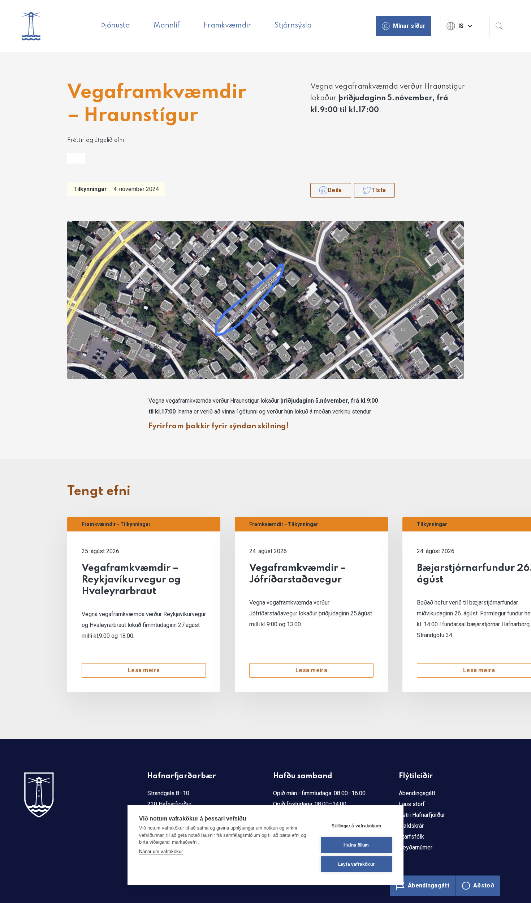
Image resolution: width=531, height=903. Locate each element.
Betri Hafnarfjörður (422, 814)
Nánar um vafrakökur (161, 851)
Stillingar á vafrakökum (356, 825)
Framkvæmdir (227, 25)
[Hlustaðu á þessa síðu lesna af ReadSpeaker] (76, 158)
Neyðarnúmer (415, 847)
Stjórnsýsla (293, 25)
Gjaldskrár (411, 825)
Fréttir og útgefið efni (95, 140)
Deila (335, 190)
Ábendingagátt (417, 793)
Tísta (378, 190)
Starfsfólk (411, 836)
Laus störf (412, 804)
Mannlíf (167, 25)
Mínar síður (409, 25)
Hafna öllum (356, 845)
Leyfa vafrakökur (356, 864)
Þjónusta (115, 25)
